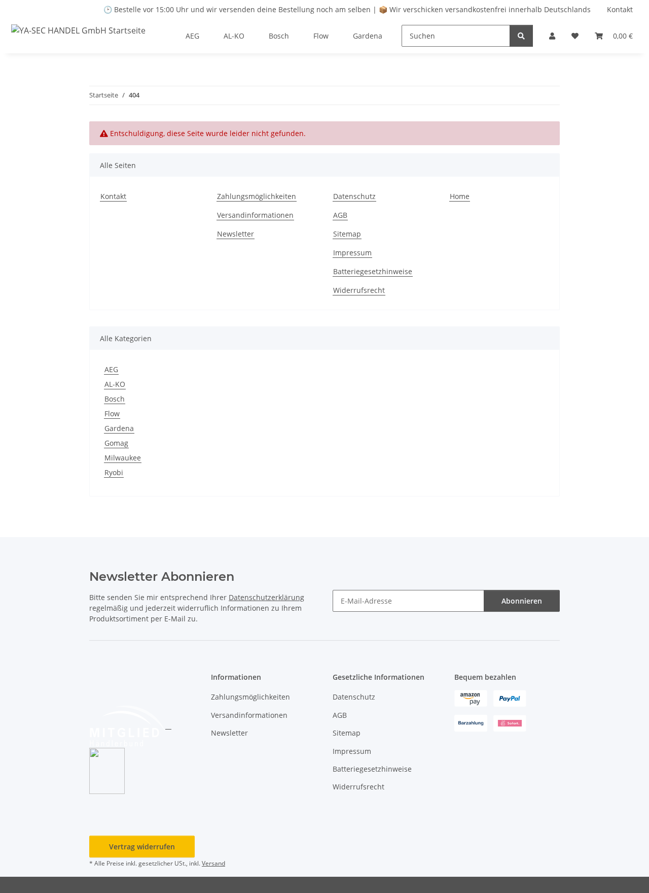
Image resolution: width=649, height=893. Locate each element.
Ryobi (113, 472)
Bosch (114, 399)
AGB (340, 215)
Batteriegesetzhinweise (372, 271)
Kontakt (620, 9)
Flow (112, 413)
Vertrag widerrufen (142, 846)
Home (460, 196)
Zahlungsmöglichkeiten (256, 196)
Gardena (119, 428)
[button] (552, 35)
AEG (111, 369)
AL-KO (114, 384)
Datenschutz (354, 196)
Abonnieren (521, 601)
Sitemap (347, 234)
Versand (213, 863)
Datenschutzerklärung (266, 597)
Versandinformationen (255, 215)
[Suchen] (521, 36)
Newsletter (235, 234)
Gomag (116, 443)
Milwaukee (122, 457)
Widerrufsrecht (359, 290)
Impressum (352, 252)
